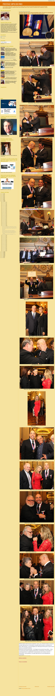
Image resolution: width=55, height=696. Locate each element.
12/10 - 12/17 (4, 204)
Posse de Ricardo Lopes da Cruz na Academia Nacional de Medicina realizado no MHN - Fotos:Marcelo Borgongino (10, 75)
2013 (2, 254)
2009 (2, 257)
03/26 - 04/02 (4, 241)
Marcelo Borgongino (3, 36)
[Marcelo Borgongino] (1, 37)
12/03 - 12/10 (4, 205)
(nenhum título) (7, 47)
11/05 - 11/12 (4, 208)
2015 (2, 252)
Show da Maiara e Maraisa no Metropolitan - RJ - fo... (9, 234)
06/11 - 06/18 (4, 224)
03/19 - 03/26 (4, 242)
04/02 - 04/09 (4, 240)
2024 (2, 195)
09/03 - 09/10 (4, 215)
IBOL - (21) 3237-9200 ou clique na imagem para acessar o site (10, 66)
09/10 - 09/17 (4, 214)
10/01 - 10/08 (4, 212)
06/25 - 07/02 (4, 222)
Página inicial (37, 686)
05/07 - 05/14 (4, 236)
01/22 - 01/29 (4, 248)
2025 (2, 194)
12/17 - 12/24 (4, 203)
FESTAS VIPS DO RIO (12, 4)
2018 (2, 200)
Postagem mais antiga (50, 686)
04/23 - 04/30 (4, 238)
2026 (2, 193)
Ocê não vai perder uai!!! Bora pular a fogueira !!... (8, 230)
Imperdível (3, 229)
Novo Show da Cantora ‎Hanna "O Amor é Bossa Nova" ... (9, 227)
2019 (2, 199)
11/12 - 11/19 (4, 207)
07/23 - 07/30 (4, 220)
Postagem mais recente (22, 686)
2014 (2, 253)
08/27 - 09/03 (4, 216)
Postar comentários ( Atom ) (26, 688)
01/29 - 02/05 (4, 247)
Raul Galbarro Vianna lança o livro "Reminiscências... (9, 231)
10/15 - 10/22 (4, 210)
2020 (2, 198)
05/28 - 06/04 (4, 225)
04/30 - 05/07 (4, 237)
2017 (2, 201)
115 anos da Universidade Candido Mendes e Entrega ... (9, 226)
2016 (2, 251)
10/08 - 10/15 (4, 211)
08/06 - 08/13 (4, 218)
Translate (7, 43)
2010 (2, 256)
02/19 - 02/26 (4, 245)
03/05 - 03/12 (4, 243)
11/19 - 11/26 (4, 206)
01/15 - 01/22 (4, 249)
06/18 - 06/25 (4, 223)
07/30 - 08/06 (4, 219)
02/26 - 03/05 (4, 244)
